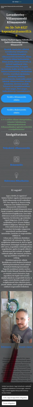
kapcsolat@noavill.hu (16, 33)
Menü (30, 7)
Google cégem (25, 346)
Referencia (6, 346)
